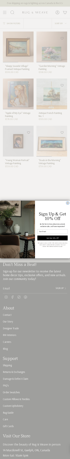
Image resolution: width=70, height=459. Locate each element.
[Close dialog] (67, 203)
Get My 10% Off (53, 238)
